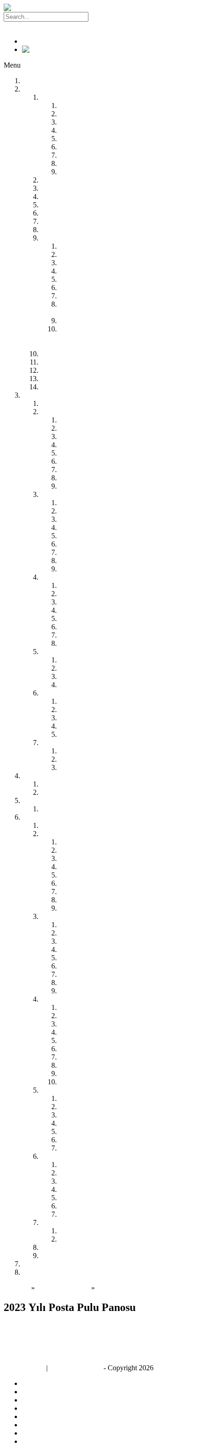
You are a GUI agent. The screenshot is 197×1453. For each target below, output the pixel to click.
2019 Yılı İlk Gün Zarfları (96, 1024)
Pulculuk (53, 354)
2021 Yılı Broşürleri (87, 867)
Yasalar (50, 784)
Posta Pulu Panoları (68, 1156)
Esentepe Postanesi (86, 610)
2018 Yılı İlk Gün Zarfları (96, 1016)
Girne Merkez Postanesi (93, 585)
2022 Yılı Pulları (82, 958)
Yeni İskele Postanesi (89, 701)
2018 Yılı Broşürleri (87, 842)
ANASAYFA (42, 81)
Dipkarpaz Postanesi (88, 734)
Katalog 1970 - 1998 (70, 1247)
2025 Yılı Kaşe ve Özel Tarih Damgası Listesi (125, 1148)
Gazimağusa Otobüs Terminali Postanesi (117, 527)
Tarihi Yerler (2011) (87, 1231)
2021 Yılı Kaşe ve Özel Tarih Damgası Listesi (125, 1115)
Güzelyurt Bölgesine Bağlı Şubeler (90, 651)
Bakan (49, 180)
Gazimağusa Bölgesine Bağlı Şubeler (94, 494)
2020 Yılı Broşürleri (87, 858)
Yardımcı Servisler (85, 172)
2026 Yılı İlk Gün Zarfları (96, 1082)
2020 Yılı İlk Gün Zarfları (96, 1032)
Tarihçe (51, 196)
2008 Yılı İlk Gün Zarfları (96, 1007)
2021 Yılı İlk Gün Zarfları (96, 1040)
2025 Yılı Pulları (82, 982)
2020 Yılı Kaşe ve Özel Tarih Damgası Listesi (125, 1107)
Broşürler (53, 834)
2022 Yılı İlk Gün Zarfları (96, 1049)
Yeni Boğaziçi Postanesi (93, 709)
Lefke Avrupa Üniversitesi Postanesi (111, 767)
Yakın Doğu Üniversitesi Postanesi (109, 469)
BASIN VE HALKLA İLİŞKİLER (74, 800)
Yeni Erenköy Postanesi (93, 726)
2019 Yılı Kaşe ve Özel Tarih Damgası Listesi (125, 1098)
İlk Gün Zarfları (63, 999)
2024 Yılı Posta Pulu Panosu (100, 1214)
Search (100, 16)
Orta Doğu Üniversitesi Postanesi (107, 685)
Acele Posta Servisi (87, 130)
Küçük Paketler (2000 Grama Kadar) (112, 279)
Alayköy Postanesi (86, 428)
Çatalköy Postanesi (86, 602)
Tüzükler (53, 792)
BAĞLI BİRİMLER (52, 395)
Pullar (48, 916)
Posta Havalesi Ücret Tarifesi (100, 254)
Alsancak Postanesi (87, 594)
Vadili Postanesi (81, 569)
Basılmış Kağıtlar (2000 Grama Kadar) (115, 271)
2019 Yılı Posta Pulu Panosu (100, 1173)
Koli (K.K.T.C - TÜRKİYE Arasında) (114, 296)
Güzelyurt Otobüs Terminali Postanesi (114, 676)
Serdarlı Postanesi (84, 560)
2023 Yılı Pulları (82, 966)
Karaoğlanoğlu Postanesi (95, 618)
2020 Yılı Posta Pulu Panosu (100, 1181)
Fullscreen (23, 1347)
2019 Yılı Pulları (82, 933)
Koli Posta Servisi (84, 147)
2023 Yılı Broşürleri (87, 883)
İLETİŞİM (37, 1272)
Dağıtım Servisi (81, 155)
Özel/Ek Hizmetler (86, 321)
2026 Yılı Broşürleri (87, 908)
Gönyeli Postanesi (85, 445)
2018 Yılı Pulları (82, 925)
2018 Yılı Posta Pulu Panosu (100, 1164)
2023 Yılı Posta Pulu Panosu (100, 1206)
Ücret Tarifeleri (62, 238)
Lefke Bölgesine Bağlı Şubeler (84, 742)
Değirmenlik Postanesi (91, 436)
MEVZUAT (40, 776)
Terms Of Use (24, 1368)
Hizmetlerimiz (60, 97)
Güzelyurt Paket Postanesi (96, 668)
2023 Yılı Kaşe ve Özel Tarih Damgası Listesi (125, 1131)
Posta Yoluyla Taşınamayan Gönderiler (96, 378)
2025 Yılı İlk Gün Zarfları (96, 1073)
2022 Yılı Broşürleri (87, 875)
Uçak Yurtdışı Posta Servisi (98, 122)
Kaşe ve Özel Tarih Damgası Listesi (92, 1090)
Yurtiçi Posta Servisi (88, 105)
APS (65, 287)
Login (12, 25)
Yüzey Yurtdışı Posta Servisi (100, 114)
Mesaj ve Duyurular (69, 809)
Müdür (50, 188)
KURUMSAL (43, 89)
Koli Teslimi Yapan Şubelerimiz (86, 387)
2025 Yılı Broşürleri (87, 900)
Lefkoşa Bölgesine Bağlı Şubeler (88, 412)
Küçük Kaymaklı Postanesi (98, 453)
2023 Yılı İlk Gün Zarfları (96, 1057)
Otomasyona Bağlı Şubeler (79, 221)
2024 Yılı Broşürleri (87, 891)
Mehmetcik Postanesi (89, 718)
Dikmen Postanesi (85, 635)
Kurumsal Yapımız (67, 205)
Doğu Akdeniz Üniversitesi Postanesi (112, 519)
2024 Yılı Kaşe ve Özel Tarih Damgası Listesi (125, 1140)
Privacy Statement (75, 1368)
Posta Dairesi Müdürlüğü (76, 403)
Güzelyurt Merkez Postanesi (99, 660)
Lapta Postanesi (81, 627)
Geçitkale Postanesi (87, 544)
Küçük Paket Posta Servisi (97, 138)
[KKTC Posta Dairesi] (37, 7)
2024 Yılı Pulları (82, 974)
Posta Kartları (60, 1222)
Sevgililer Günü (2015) (92, 1239)
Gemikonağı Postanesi (91, 759)
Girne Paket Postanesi (90, 643)
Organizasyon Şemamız (74, 230)
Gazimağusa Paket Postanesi (100, 536)
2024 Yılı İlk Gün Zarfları (96, 1065)
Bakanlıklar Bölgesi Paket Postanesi (111, 486)
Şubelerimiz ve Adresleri (75, 213)
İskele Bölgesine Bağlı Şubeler (84, 693)
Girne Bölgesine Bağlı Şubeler (84, 577)
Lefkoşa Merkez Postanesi (97, 420)
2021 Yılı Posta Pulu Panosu (100, 1189)
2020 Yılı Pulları (82, 941)
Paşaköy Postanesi (85, 552)
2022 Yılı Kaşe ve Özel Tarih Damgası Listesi (125, 1123)
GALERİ (35, 817)
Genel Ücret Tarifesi (88, 246)
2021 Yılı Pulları (82, 949)
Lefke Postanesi (81, 751)
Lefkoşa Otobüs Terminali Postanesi (111, 461)
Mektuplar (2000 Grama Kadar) (105, 263)
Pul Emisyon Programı (73, 825)
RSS (28, 41)
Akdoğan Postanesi (87, 511)
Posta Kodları (60, 362)
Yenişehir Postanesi (87, 478)
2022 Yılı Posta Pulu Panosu (100, 1198)
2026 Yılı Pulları (82, 991)
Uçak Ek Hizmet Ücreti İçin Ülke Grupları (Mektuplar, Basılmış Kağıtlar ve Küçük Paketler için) (120, 337)
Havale (69, 163)
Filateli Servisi (42, 1264)
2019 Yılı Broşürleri (87, 850)
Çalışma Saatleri (63, 370)
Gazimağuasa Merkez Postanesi (104, 503)
